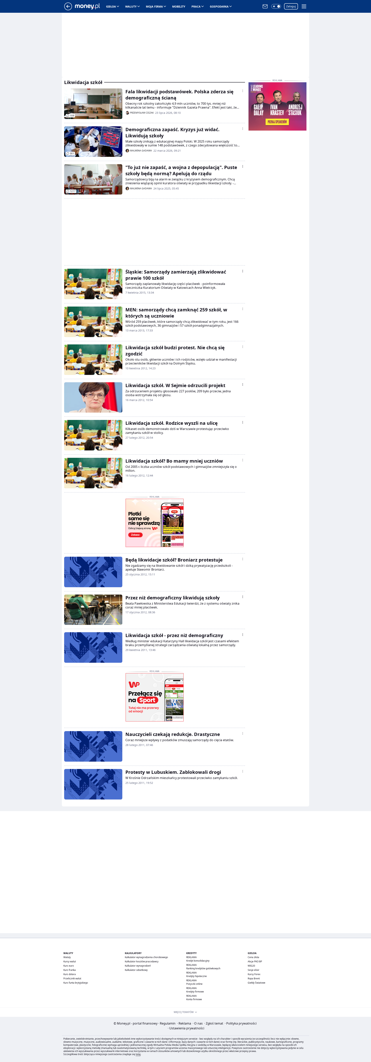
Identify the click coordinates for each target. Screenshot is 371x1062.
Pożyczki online (194, 984)
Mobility (178, 6)
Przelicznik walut (72, 978)
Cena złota (253, 957)
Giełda (111, 6)
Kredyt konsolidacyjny (197, 960)
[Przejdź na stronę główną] (68, 9)
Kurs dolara (69, 974)
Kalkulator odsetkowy (136, 970)
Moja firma (154, 6)
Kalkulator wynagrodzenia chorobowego (146, 957)
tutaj (138, 1054)
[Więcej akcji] (242, 90)
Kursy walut (69, 961)
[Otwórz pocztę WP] (265, 6)
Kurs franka (69, 970)
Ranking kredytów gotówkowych (203, 968)
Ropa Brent (254, 978)
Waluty (131, 6)
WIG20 (251, 965)
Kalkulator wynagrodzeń (138, 965)
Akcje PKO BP (255, 961)
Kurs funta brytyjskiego (75, 982)
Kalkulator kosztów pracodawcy (141, 961)
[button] (276, 6)
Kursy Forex (254, 974)
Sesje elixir (253, 970)
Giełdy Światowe (256, 982)
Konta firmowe (194, 999)
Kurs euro (68, 965)
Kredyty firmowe (195, 991)
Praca (196, 6)
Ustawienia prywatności (186, 1028)
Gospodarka (219, 6)
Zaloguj (291, 6)
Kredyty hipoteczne (196, 976)
